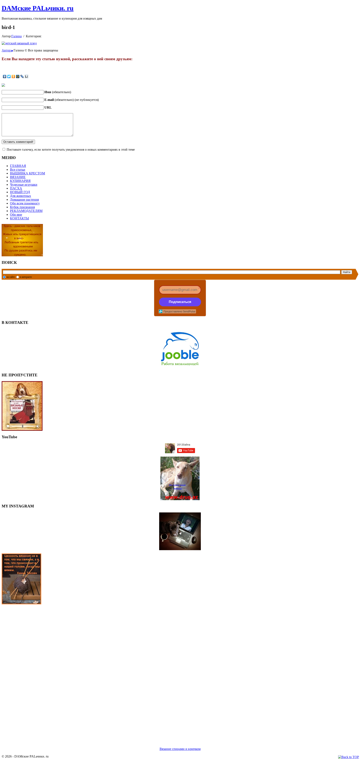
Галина (16, 36)
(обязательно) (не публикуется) (71, 99)
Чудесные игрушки (23, 184)
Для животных (20, 196)
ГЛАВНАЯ (18, 166)
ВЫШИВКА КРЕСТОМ (27, 173)
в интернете (26, 276)
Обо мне (16, 214)
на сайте (10, 276)
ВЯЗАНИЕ (18, 177)
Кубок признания (22, 207)
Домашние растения (24, 199)
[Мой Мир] (18, 76)
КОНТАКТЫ (19, 218)
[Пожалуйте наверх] (348, 757)
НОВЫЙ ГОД (20, 192)
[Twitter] (9, 76)
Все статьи (17, 169)
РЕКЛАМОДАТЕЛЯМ (26, 211)
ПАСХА (16, 188)
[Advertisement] (127, 670)
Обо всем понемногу (25, 203)
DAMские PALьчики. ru (38, 8)
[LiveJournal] (22, 76)
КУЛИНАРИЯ (20, 181)
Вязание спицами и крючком (180, 749)
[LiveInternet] (26, 76)
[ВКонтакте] (4, 76)
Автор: (6, 50)
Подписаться (180, 302)
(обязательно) (57, 92)
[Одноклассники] (13, 76)
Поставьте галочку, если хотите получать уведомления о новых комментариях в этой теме (71, 149)
